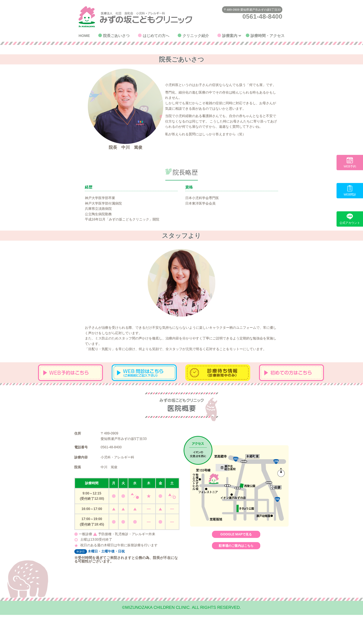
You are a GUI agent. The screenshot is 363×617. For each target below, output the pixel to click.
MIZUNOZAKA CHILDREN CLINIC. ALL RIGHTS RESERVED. (181, 607)
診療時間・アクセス (268, 36)
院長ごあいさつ (116, 36)
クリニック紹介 (196, 36)
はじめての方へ (156, 36)
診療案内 (229, 36)
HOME (84, 36)
